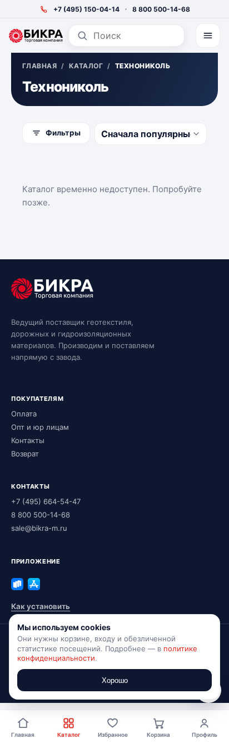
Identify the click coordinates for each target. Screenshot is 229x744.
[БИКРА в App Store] (34, 584)
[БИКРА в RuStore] (17, 584)
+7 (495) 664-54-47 (46, 501)
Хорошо (115, 680)
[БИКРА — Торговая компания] (36, 36)
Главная (22, 734)
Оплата (24, 413)
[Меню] (208, 35)
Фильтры (63, 132)
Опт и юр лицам (40, 427)
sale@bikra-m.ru (39, 528)
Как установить (40, 606)
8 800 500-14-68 (161, 9)
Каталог (69, 734)
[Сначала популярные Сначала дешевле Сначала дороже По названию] (150, 134)
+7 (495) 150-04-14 (86, 9)
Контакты (27, 440)
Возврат (25, 453)
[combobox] (134, 35)
